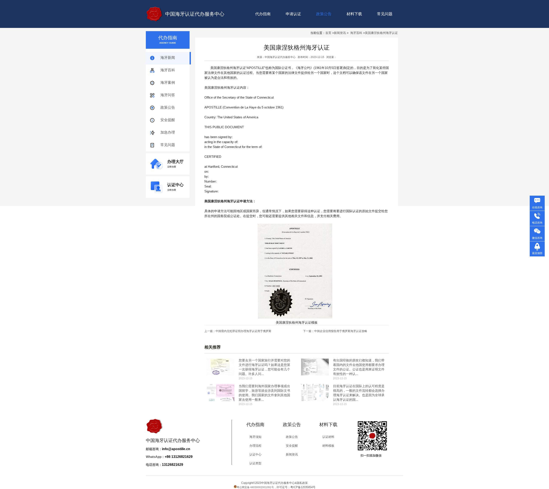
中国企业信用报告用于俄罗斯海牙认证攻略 (340, 331)
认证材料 (328, 437)
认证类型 (255, 463)
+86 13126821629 (179, 457)
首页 (328, 33)
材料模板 (328, 445)
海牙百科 (356, 33)
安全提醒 (167, 120)
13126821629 (172, 464)
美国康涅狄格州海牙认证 (381, 33)
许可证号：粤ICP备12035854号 (295, 487)
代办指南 (263, 14)
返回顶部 (537, 253)
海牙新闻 (167, 58)
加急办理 (167, 132)
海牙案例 (167, 83)
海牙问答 (167, 95)
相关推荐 (212, 347)
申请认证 (293, 14)
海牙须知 (255, 437)
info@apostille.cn (176, 449)
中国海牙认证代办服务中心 (194, 14)
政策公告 (167, 107)
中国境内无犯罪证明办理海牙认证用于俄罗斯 (243, 331)
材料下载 (354, 14)
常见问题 (384, 14)
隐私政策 (302, 482)
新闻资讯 (340, 33)
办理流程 (255, 445)
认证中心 (255, 454)
